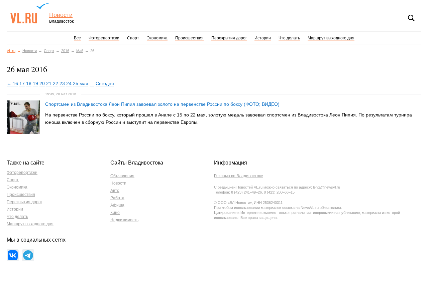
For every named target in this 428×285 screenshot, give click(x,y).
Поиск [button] (411, 18)
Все (77, 38)
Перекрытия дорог (229, 38)
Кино (115, 212)
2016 (65, 51)
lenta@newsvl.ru (326, 187)
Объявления (122, 176)
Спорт (133, 38)
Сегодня (105, 83)
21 (48, 83)
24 (69, 83)
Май (79, 51)
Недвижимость (124, 220)
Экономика (157, 38)
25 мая (80, 83)
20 (42, 83)
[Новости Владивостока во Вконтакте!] (13, 255)
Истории (262, 38)
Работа (117, 198)
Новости (61, 15)
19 (35, 83)
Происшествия (189, 38)
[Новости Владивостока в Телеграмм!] (28, 255)
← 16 (12, 83)
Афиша (117, 205)
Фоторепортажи (104, 38)
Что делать (289, 38)
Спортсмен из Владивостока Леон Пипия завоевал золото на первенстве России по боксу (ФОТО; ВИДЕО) (162, 104)
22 (55, 83)
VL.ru (29, 13)
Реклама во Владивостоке (238, 176)
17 (22, 83)
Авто (114, 190)
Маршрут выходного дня (331, 38)
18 (28, 83)
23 (62, 83)
